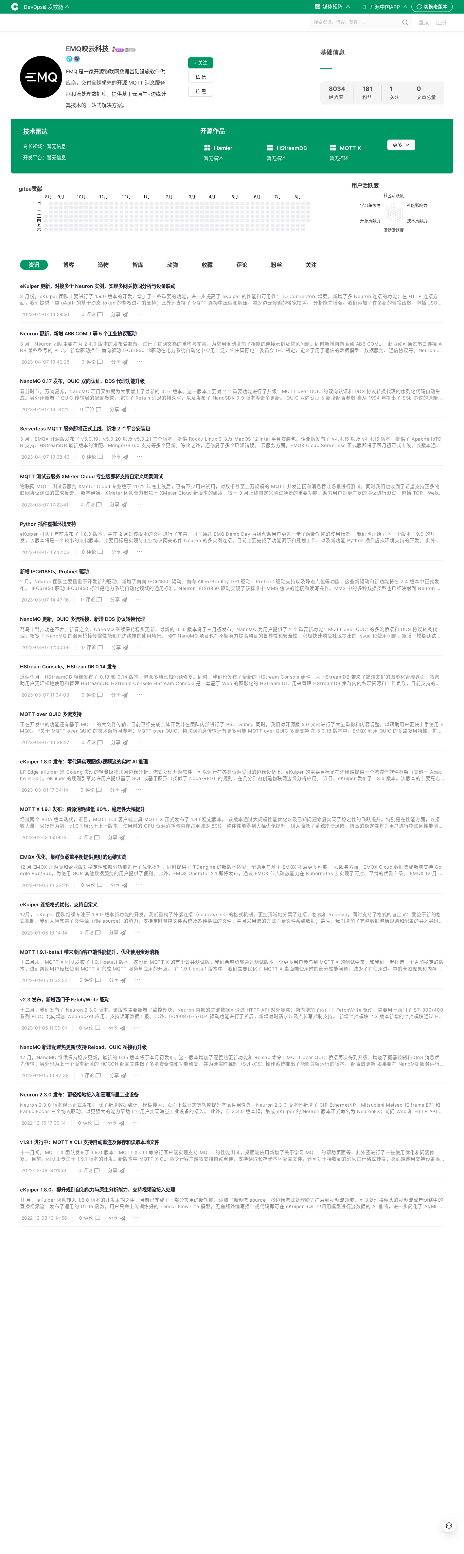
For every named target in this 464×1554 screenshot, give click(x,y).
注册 (440, 22)
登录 (423, 22)
